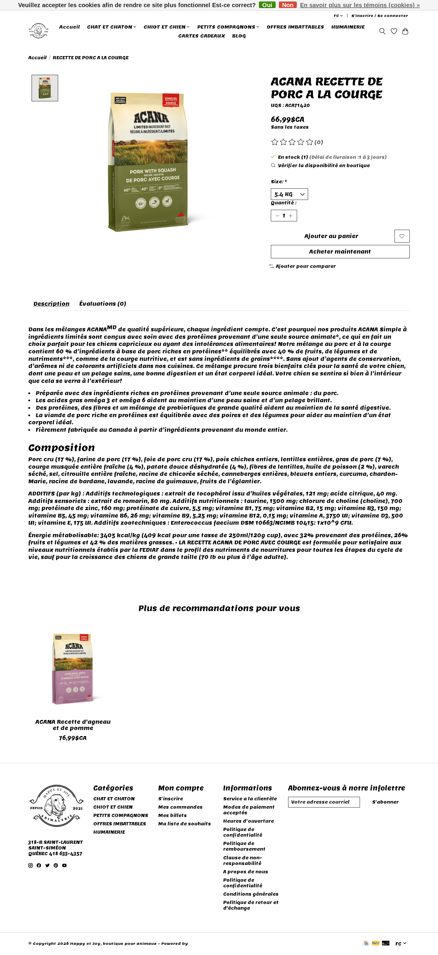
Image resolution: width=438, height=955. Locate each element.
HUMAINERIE (348, 27)
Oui (267, 5)
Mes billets (172, 815)
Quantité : (283, 203)
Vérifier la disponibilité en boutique (324, 165)
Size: (279, 181)
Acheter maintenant (340, 251)
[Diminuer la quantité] (277, 216)
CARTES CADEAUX (201, 36)
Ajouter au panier (331, 236)
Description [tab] (51, 303)
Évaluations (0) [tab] (102, 303)
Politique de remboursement (244, 846)
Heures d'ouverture (248, 821)
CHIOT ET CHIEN (113, 807)
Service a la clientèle (250, 799)
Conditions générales (251, 894)
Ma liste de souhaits (184, 824)
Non (287, 5)
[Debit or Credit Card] (386, 944)
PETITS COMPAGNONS (120, 815)
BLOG (239, 36)
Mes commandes (180, 807)
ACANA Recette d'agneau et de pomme (73, 725)
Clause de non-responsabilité (242, 860)
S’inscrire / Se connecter (379, 15)
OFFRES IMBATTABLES (295, 27)
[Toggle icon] (382, 31)
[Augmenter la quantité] (290, 216)
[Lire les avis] (292, 142)
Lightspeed (201, 943)
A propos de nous (245, 872)
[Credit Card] (366, 944)
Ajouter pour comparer (306, 266)
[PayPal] (376, 944)
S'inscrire (170, 799)
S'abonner (385, 802)
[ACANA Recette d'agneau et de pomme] (72, 669)
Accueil (69, 27)
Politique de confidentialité (242, 832)
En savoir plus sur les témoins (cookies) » (360, 5)
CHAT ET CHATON (114, 799)
